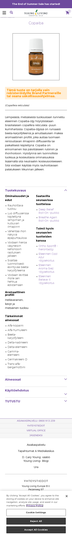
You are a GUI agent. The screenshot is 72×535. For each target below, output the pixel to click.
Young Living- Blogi (36, 461)
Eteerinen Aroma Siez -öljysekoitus (46, 268)
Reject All (36, 521)
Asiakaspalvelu (36, 445)
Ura (36, 467)
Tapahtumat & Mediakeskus (36, 451)
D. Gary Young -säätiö (36, 457)
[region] (36, 513)
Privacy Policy (34, 505)
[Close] (66, 496)
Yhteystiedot (36, 426)
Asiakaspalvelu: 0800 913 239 (36, 421)
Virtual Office (36, 430)
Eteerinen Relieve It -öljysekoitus (46, 279)
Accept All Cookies (36, 529)
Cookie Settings (36, 512)
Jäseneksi (36, 435)
